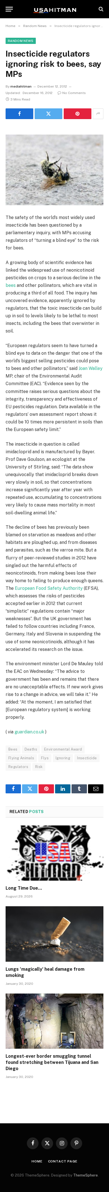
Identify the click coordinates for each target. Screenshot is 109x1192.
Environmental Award (63, 749)
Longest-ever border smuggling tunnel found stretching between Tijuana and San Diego (52, 1062)
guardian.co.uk (29, 732)
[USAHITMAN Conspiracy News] (54, 9)
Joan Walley (91, 368)
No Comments (74, 93)
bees (11, 285)
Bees (13, 749)
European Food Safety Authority (49, 588)
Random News (21, 41)
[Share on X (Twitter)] (48, 113)
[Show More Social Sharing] (98, 113)
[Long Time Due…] (54, 853)
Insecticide (87, 758)
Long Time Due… (24, 888)
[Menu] (9, 9)
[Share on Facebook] (19, 113)
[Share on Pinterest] (77, 113)
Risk (39, 767)
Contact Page (62, 1161)
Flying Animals (21, 758)
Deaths (31, 749)
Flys (45, 758)
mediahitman (21, 86)
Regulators (18, 767)
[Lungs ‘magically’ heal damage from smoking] (54, 934)
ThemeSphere (85, 1175)
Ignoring (63, 758)
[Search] (100, 9)
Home (37, 1161)
